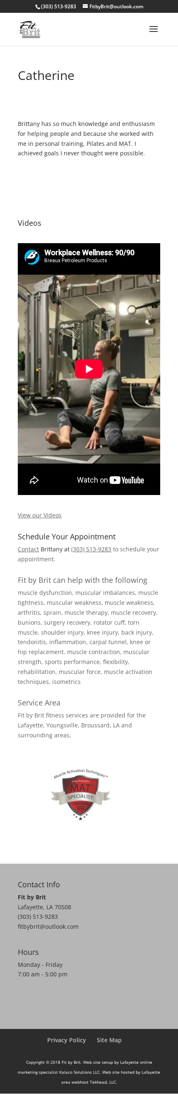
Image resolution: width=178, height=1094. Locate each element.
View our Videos (40, 515)
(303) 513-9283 (91, 549)
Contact (28, 549)
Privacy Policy (66, 1040)
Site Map (109, 1040)
